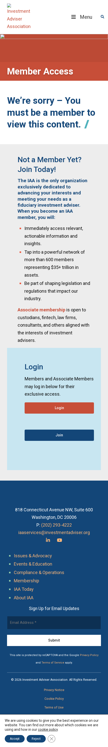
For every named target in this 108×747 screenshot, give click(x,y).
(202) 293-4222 (56, 525)
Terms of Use (54, 707)
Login (59, 408)
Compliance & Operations (39, 572)
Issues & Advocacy (33, 555)
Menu (86, 17)
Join (59, 435)
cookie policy (48, 730)
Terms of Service (52, 662)
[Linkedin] (48, 540)
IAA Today (24, 589)
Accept (15, 739)
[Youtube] (59, 540)
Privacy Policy (89, 655)
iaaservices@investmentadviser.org (54, 532)
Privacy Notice (54, 690)
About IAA (23, 597)
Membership (26, 580)
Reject (36, 739)
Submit (54, 640)
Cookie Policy (54, 699)
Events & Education (33, 564)
